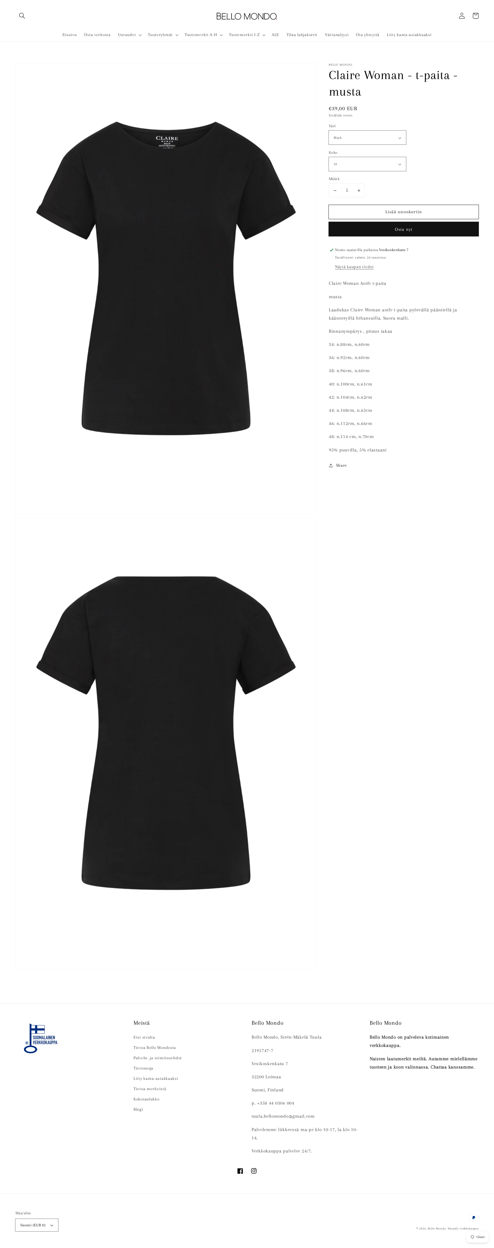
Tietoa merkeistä (150, 1088)
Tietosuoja (143, 1068)
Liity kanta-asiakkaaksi (156, 1078)
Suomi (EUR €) (33, 1225)
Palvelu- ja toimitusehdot (158, 1057)
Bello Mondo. (437, 1228)
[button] (22, 16)
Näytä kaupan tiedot (354, 266)
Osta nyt (404, 229)
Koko (333, 152)
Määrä (334, 179)
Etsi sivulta (144, 1037)
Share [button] (341, 465)
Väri (332, 126)
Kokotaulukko (147, 1099)
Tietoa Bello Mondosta (155, 1047)
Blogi (138, 1109)
